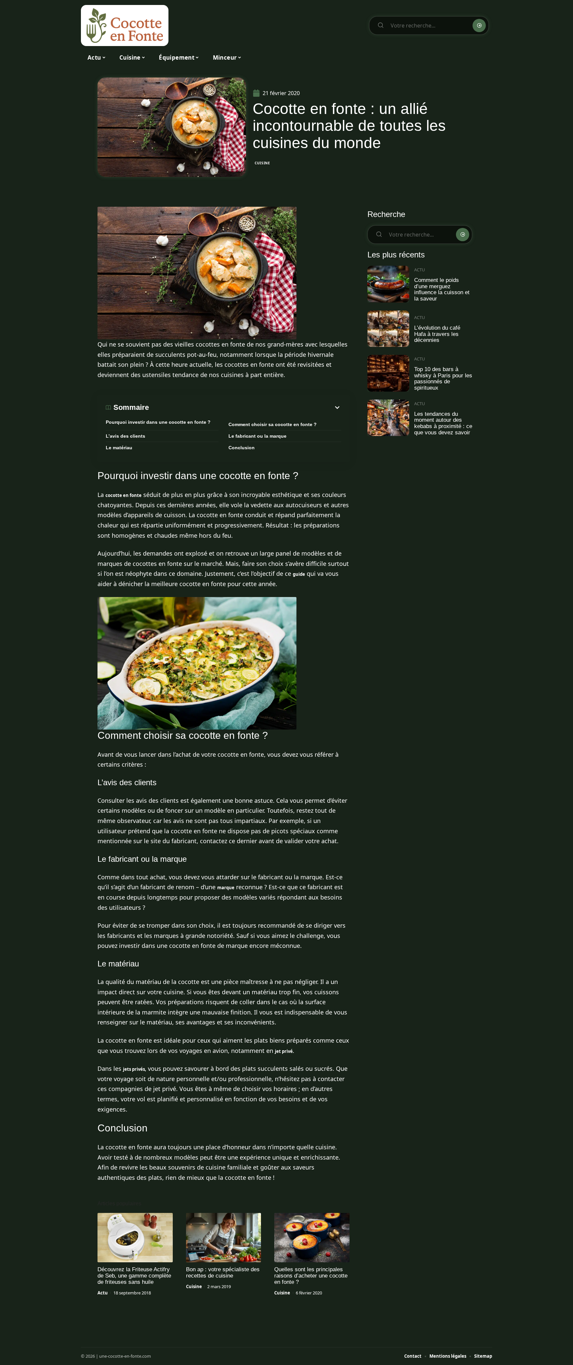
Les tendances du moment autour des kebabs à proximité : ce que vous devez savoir (443, 423)
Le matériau (119, 447)
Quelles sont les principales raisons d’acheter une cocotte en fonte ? (311, 1275)
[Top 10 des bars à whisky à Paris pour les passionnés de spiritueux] (388, 373)
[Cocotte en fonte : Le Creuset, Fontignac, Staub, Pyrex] (124, 25)
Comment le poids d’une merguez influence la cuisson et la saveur (442, 289)
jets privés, (134, 1069)
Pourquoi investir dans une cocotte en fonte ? (158, 422)
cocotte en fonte (123, 495)
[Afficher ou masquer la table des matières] (245, 407)
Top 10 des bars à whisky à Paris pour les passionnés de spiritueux (443, 378)
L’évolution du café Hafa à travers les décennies (437, 334)
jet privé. (284, 1051)
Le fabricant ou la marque (257, 436)
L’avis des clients (125, 436)
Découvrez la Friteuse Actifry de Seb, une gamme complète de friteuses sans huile (134, 1275)
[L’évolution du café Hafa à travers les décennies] (388, 328)
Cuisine (262, 163)
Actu (102, 1293)
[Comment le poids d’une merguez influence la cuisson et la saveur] (388, 284)
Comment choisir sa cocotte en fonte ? (272, 424)
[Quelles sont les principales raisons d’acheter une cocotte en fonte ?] (312, 1238)
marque (225, 888)
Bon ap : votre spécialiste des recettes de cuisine (223, 1272)
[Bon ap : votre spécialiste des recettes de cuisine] (223, 1238)
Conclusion (241, 447)
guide (299, 574)
